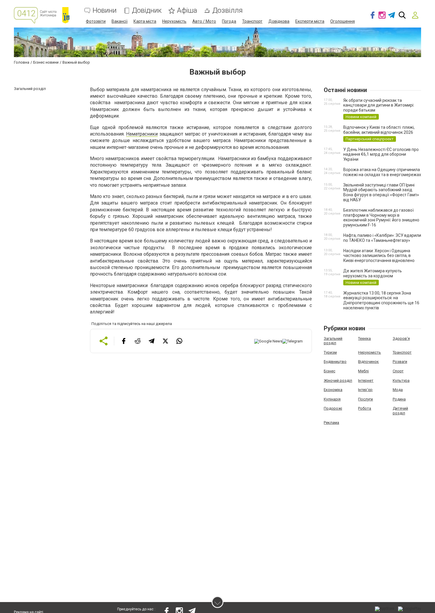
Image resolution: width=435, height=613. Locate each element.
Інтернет (365, 380)
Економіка (333, 389)
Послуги (365, 399)
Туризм (330, 352)
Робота (364, 408)
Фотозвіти (96, 21)
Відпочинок (368, 361)
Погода (229, 21)
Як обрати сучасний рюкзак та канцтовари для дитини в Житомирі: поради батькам (378, 105)
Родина (399, 399)
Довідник (147, 11)
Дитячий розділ (400, 410)
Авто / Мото (204, 21)
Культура (401, 380)
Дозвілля (227, 11)
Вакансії (120, 21)
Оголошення (342, 21)
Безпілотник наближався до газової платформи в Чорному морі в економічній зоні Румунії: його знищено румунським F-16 (381, 217)
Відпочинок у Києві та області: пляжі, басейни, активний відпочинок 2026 (379, 130)
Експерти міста (309, 21)
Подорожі (333, 408)
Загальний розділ (333, 340)
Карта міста (144, 21)
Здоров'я (401, 338)
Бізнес (329, 371)
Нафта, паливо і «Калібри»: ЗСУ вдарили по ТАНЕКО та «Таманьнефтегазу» (382, 238)
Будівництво (335, 361)
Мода (398, 389)
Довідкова (278, 21)
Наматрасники (142, 134)
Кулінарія (332, 399)
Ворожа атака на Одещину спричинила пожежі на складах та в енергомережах (382, 172)
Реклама (331, 422)
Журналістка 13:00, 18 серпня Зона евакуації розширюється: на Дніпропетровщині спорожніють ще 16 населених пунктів (381, 300)
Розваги (400, 361)
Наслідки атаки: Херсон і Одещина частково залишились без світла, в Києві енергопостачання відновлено (379, 255)
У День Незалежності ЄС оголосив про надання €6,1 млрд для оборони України (381, 154)
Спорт (398, 371)
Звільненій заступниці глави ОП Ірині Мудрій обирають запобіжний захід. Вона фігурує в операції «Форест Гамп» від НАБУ (381, 192)
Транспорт (252, 21)
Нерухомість (174, 21)
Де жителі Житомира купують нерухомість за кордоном (372, 273)
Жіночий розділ (338, 380)
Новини (105, 11)
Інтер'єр (365, 389)
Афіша (187, 11)
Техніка (364, 338)
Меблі (363, 371)
